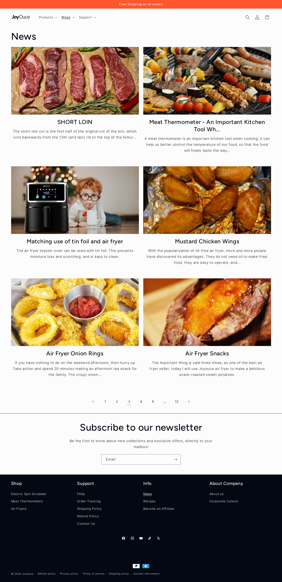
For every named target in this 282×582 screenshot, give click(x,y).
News (147, 494)
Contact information (146, 573)
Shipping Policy (89, 509)
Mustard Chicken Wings (207, 241)
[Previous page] (93, 402)
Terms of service (94, 573)
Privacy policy (69, 573)
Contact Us (86, 523)
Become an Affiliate (158, 509)
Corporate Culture (223, 501)
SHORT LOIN (75, 121)
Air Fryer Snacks (207, 353)
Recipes (149, 501)
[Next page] (189, 402)
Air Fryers (18, 509)
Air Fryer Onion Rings (75, 353)
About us (216, 494)
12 (176, 401)
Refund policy (46, 573)
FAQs (81, 494)
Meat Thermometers (27, 501)
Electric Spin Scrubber (28, 494)
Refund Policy (88, 516)
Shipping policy (119, 573)
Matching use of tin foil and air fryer (75, 241)
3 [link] (129, 401)
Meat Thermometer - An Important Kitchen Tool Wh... (207, 125)
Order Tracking (89, 501)
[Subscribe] (176, 459)
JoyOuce (27, 573)
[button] (47, 17)
